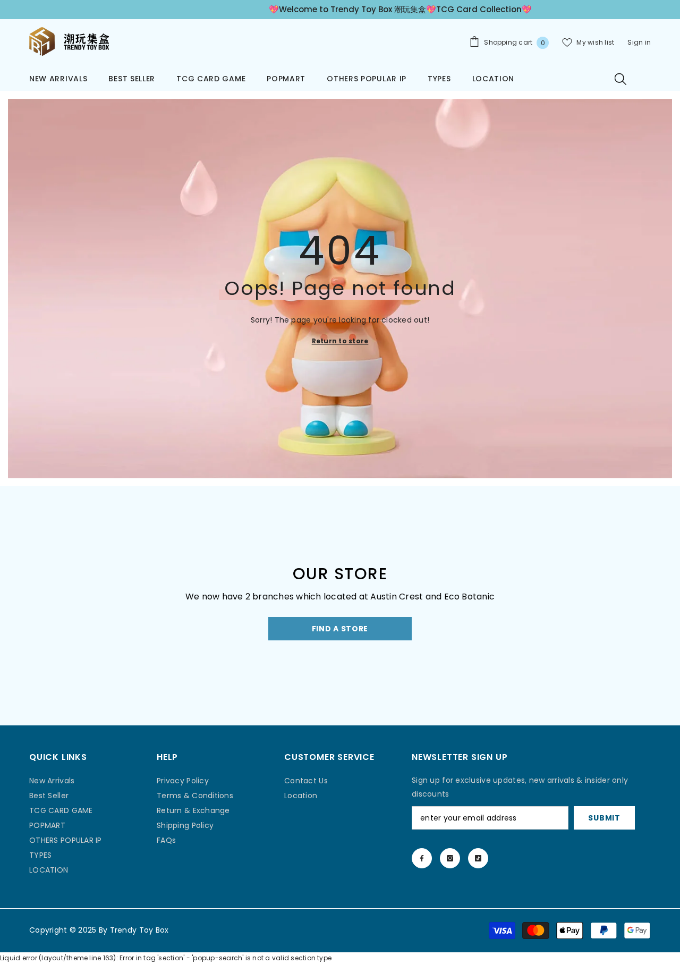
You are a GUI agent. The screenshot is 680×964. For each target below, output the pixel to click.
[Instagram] (450, 858)
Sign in (639, 42)
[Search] (620, 78)
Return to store (340, 340)
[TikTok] (478, 858)
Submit (604, 818)
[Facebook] (422, 858)
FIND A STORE (340, 628)
